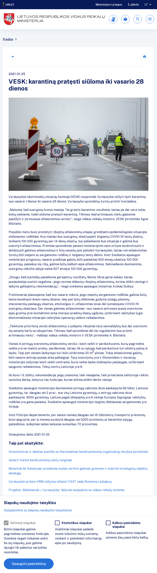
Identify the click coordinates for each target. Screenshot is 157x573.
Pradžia (8, 39)
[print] (144, 56)
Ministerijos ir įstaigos (109, 4)
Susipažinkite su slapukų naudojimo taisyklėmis (38, 510)
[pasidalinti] (12, 56)
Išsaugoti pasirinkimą (29, 564)
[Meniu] (150, 19)
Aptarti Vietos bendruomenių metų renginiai (40, 460)
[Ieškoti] (137, 19)
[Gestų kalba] (113, 19)
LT (146, 4)
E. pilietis (133, 4)
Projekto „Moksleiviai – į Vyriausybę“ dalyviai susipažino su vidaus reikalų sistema (66, 490)
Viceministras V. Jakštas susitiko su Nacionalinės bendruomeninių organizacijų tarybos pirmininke (78, 452)
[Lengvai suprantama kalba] (125, 19)
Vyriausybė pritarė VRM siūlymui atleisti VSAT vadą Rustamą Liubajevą (60, 481)
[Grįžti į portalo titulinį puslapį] (8, 4)
